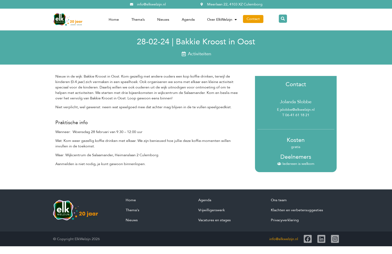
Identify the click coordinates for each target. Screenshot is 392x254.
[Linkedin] (321, 239)
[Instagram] (335, 239)
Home (114, 19)
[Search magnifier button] (283, 19)
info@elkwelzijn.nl (283, 238)
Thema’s (138, 19)
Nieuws (163, 19)
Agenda (188, 19)
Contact (253, 18)
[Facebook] (308, 239)
